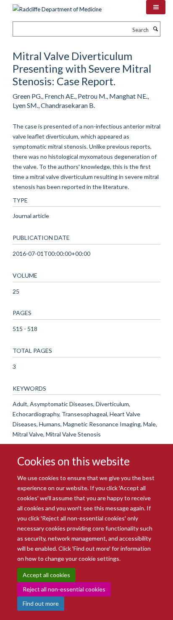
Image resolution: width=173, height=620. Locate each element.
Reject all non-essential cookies (64, 589)
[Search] (155, 29)
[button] (155, 7)
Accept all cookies (46, 574)
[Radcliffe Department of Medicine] (57, 6)
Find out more (41, 603)
